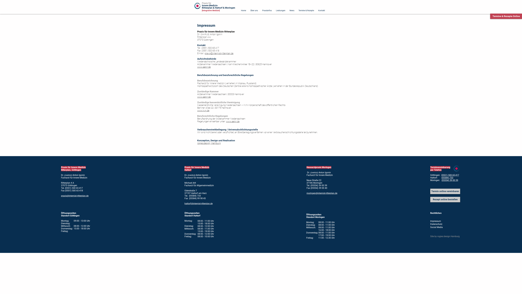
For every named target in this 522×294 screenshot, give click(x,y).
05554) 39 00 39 (450, 180)
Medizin (210, 6)
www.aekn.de (204, 67)
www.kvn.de (203, 110)
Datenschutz (436, 224)
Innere (205, 5)
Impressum (435, 221)
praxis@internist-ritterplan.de (219, 53)
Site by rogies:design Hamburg (445, 236)
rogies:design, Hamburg (209, 143)
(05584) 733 (447, 177)
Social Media (436, 227)
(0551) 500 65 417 (450, 175)
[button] (321, 10)
